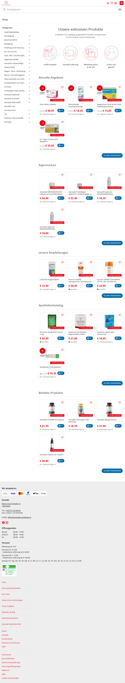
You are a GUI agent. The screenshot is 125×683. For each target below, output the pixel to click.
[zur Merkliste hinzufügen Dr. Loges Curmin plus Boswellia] (62, 122)
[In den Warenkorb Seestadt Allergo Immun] (118, 426)
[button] (120, 9)
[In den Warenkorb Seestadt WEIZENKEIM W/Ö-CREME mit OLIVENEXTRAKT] (60, 198)
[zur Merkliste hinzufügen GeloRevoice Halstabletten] (62, 350)
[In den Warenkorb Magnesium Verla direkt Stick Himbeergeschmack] (118, 110)
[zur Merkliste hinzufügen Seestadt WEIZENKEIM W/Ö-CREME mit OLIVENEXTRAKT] (62, 175)
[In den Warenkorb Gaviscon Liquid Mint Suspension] (118, 338)
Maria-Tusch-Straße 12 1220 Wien (11, 505)
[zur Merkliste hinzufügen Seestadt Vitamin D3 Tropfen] (62, 437)
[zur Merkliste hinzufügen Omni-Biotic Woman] (62, 87)
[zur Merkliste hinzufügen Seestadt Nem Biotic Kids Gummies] (91, 402)
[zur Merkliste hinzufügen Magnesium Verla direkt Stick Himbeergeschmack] (120, 87)
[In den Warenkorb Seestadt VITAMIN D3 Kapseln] (60, 426)
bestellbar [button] (73, 289)
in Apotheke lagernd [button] (48, 114)
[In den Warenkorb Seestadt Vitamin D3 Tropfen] (60, 461)
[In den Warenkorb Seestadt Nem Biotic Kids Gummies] (89, 426)
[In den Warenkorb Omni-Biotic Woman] (60, 110)
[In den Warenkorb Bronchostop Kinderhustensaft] (89, 110)
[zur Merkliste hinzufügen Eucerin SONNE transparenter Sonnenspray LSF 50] (91, 262)
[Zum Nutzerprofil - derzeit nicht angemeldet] (108, 3)
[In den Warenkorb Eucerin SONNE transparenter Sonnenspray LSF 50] (89, 285)
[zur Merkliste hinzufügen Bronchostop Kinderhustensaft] (91, 87)
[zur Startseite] (53, 3)
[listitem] (17, 582)
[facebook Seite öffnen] (3, 522)
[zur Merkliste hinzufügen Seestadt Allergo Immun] (120, 402)
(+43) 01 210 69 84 (13, 510)
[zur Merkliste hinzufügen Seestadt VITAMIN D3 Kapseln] (62, 402)
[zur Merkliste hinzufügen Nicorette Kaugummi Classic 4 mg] (62, 315)
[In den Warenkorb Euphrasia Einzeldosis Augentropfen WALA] (89, 338)
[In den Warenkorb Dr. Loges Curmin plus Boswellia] (60, 145)
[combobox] (61, 10)
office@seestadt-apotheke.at (19, 517)
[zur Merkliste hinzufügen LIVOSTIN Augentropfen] (62, 262)
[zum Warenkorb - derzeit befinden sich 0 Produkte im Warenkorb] (116, 3)
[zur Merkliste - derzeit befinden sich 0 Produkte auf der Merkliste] (112, 3)
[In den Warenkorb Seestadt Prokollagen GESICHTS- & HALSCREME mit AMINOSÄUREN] (89, 198)
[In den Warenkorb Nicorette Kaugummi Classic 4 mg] (60, 338)
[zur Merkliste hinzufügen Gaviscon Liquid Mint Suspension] (120, 315)
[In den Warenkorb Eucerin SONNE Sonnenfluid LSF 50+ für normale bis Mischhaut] (118, 285)
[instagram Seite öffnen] (7, 522)
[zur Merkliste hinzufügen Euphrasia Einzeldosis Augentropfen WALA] (91, 315)
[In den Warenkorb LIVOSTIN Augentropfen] (60, 285)
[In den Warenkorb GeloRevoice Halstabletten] (60, 373)
